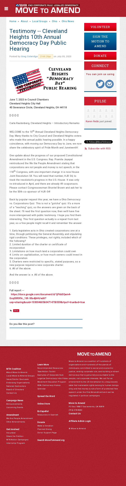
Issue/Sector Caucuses (17, 379)
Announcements (14, 404)
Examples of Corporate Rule (50, 375)
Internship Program (15, 443)
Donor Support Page (47, 433)
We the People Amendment (19, 418)
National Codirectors (16, 386)
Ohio (54, 21)
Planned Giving (44, 429)
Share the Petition (14, 436)
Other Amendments (15, 422)
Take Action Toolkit (46, 372)
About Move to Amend (16, 372)
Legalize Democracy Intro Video (52, 378)
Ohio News (68, 21)
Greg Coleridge (29, 56)
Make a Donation (45, 426)
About (24, 21)
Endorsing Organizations (18, 383)
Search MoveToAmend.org (51, 440)
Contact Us (11, 393)
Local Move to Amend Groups (20, 376)
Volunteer (100, 27)
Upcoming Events (14, 407)
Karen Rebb (92, 121)
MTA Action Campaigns (17, 440)
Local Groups (40, 21)
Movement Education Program (51, 382)
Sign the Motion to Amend (100, 41)
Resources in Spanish (47, 415)
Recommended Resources (50, 368)
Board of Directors (15, 390)
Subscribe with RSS (99, 148)
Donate (100, 56)
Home (13, 21)
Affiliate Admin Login (80, 421)
